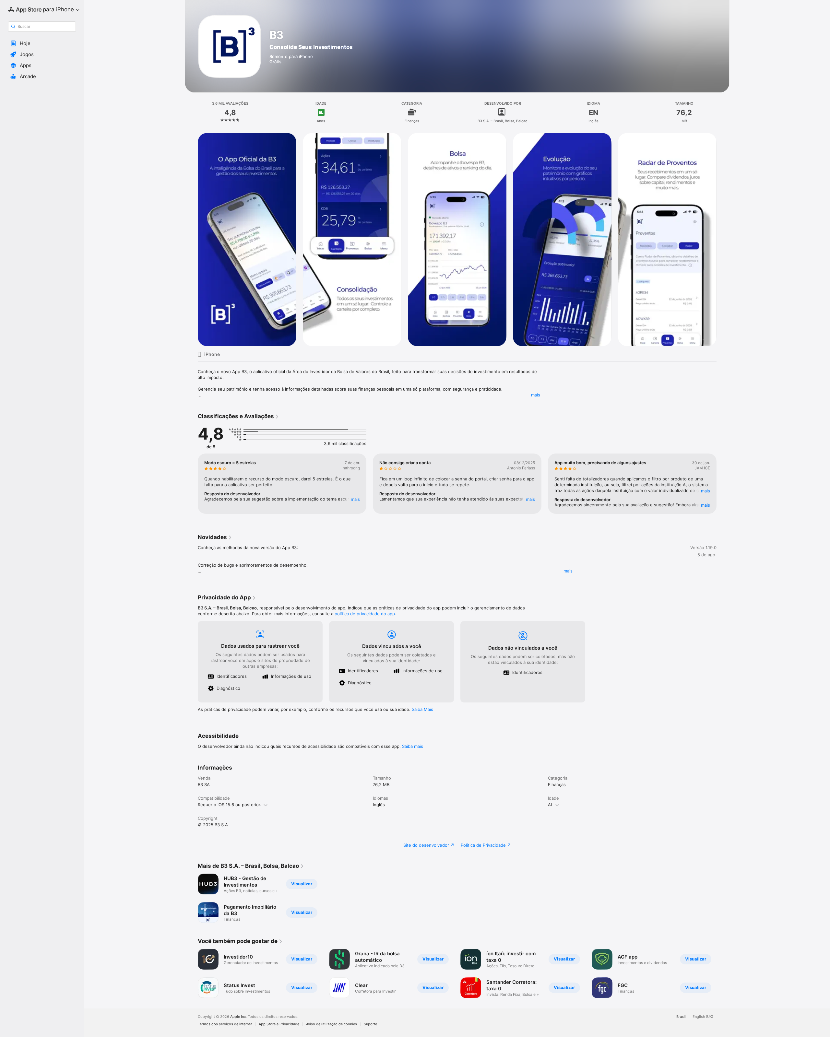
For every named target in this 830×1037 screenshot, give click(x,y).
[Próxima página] (723, 239)
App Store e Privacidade (279, 1024)
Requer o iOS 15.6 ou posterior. (229, 804)
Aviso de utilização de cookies (331, 1024)
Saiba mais (412, 746)
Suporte (370, 1024)
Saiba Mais (422, 709)
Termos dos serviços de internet (225, 1024)
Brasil (681, 1017)
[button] (42, 43)
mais (535, 394)
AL (550, 804)
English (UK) (703, 1017)
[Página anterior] (191, 239)
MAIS (355, 499)
